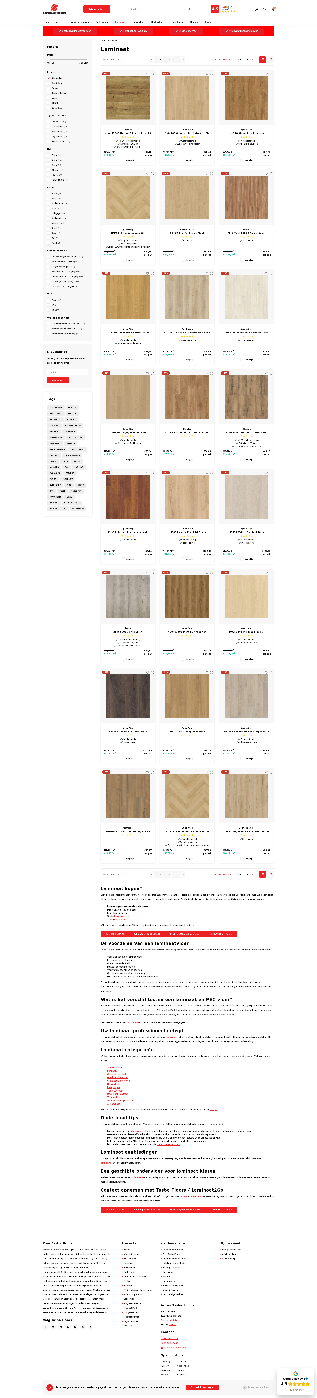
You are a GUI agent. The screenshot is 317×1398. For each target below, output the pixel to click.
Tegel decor (59, 136)
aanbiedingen (107, 1163)
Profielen (128, 1285)
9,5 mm (57, 170)
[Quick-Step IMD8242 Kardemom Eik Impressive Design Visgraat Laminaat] (187, 796)
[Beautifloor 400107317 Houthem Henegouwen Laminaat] (128, 796)
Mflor (77, 461)
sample (213, 1109)
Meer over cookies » (259, 1387)
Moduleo (54, 467)
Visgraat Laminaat (116, 1097)
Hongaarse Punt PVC (134, 1312)
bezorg (183, 1196)
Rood (56, 228)
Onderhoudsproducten (135, 1276)
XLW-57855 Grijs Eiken (127, 631)
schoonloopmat (138, 1131)
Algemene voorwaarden (174, 1258)
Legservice (129, 1299)
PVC (67, 467)
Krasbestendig (57, 449)
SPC (51, 491)
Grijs (55, 208)
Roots (80, 485)
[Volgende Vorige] (183, 59)
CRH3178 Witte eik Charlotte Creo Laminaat (246, 332)
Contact (194, 22)
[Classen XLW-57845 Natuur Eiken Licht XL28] (128, 98)
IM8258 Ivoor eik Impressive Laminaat (247, 631)
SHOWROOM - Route (221, 934)
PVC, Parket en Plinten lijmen (138, 1290)
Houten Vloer (75, 437)
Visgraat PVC (130, 1308)
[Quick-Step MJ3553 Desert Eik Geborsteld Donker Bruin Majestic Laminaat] (128, 696)
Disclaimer (168, 1272)
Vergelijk (130, 160)
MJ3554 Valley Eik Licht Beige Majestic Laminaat (246, 532)
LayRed (53, 461)
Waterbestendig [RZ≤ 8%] (66, 333)
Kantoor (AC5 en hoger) (65, 286)
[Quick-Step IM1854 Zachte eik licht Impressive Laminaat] (246, 696)
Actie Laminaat (115, 1067)
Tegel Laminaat (115, 1091)
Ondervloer (157, 22)
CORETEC (71, 419)
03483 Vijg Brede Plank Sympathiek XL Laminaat (246, 831)
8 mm (57, 160)
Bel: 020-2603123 (115, 934)
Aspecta (72, 407)
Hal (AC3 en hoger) (63, 266)
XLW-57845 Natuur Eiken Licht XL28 (128, 133)
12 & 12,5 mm (60, 180)
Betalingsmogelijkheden (174, 1263)
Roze (56, 233)
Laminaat (120, 22)
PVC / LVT (78, 467)
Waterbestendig (58, 508)
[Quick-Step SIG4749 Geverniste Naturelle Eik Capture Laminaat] (128, 297)
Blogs (208, 22)
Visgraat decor (61, 141)
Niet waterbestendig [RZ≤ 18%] (68, 323)
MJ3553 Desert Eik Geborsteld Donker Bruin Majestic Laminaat (127, 731)
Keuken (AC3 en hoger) (65, 281)
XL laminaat (59, 126)
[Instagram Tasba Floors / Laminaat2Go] (61, 1327)
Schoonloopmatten (133, 1294)
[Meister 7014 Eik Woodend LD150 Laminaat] (187, 397)
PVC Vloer (55, 473)
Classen (55, 88)
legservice (119, 919)
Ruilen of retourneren (173, 1285)
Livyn (65, 461)
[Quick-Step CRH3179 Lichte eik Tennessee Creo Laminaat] (187, 297)
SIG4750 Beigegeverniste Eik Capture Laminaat (128, 432)
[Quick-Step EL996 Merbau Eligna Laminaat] (128, 496)
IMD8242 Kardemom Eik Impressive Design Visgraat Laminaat (187, 831)
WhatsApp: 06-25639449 (147, 934)
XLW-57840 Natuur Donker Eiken (246, 432)
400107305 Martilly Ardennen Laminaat (187, 631)
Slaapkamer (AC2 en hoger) (67, 256)
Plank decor (60, 131)
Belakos (72, 413)
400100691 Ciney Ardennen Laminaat (187, 731)
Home (46, 22)
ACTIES (60, 22)
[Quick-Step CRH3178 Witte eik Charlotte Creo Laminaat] (246, 297)
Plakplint (67, 479)
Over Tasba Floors (171, 1254)
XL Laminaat (78, 508)
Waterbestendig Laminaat (120, 1100)
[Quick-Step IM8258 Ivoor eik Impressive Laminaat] (246, 596)
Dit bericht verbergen (202, 1387)
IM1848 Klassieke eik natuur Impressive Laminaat (246, 133)
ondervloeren (137, 1177)
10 (179, 59)
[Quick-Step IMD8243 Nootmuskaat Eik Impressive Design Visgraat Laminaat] (128, 197)
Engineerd (69, 431)
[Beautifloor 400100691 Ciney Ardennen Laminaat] (187, 696)
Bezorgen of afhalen (172, 1267)
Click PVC (54, 425)
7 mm (56, 155)
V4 (56, 310)
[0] (272, 9)
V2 (55, 305)
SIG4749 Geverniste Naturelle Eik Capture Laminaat (127, 332)
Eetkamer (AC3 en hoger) (66, 271)
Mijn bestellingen (230, 1254)
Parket (53, 479)
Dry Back (54, 431)
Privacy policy (169, 1281)
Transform (55, 497)
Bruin (56, 198)
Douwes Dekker (59, 93)
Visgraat (54, 503)
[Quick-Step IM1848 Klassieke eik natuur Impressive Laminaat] (246, 98)
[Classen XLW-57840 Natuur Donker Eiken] (246, 397)
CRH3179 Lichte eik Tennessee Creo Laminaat (187, 332)
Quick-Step (57, 108)
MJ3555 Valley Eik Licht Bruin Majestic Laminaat (187, 532)
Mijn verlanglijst (229, 1258)
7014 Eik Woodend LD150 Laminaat (187, 432)
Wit (55, 238)
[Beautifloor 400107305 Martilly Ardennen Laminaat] (187, 596)
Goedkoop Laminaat (117, 1077)
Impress (71, 443)
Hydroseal (55, 443)
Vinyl (69, 497)
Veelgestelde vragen (173, 1249)
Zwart (56, 243)
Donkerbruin (59, 203)
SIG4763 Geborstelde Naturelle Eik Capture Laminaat (187, 133)
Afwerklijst (56, 407)
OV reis (172, 1324)
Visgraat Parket (131, 1317)
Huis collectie (114, 1084)
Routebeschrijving (169, 1320)
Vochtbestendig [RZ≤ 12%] (67, 328)
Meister (55, 98)
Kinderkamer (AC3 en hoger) (68, 276)
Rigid (69, 485)
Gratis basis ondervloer (119, 1081)
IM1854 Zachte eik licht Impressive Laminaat (246, 731)
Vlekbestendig (71, 503)
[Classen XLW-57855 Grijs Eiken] (128, 596)
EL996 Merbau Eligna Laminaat (127, 532)
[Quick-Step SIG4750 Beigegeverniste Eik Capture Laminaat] (128, 397)
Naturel (58, 223)
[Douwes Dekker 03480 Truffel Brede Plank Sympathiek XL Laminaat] (187, 197)
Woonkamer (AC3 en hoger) (67, 261)
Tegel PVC (76, 491)
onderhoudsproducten (168, 1144)
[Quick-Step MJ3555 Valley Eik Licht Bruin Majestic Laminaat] (187, 496)
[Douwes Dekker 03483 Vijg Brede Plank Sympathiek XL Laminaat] (246, 796)
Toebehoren (177, 22)
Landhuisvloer (72, 455)
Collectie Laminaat (116, 1074)
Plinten (127, 1281)
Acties (127, 1249)
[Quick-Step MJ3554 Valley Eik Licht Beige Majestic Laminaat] (246, 496)
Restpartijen (113, 1087)
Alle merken (57, 78)
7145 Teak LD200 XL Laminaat (246, 232)
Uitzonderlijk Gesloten (173, 1294)
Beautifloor (57, 83)
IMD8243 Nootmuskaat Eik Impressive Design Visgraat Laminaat (128, 232)
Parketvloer (138, 22)
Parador (70, 473)
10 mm (57, 175)
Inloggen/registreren (232, 1249)
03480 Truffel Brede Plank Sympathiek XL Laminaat (187, 232)
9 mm (56, 165)
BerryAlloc (55, 419)
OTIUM (55, 103)
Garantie (167, 1276)
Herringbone (56, 437)
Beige (56, 193)
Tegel (62, 491)
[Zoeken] (190, 9)
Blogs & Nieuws (170, 1290)
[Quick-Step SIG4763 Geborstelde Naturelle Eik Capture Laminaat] (187, 98)
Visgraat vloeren (80, 22)
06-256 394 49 (171, 1343)
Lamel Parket (77, 449)
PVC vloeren (102, 22)
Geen (56, 300)
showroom (124, 1041)
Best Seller (112, 1071)
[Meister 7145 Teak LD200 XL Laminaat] (246, 197)
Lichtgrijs (58, 213)
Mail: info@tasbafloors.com (185, 934)
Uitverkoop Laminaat (117, 1094)
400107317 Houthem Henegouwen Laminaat (128, 831)
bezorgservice (121, 916)
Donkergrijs (59, 218)
